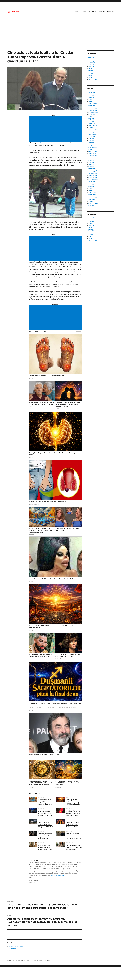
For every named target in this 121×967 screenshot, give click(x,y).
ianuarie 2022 (92, 194)
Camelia (31, 877)
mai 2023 (91, 164)
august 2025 (91, 114)
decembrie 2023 (92, 151)
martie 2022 (91, 190)
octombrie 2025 (92, 110)
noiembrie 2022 (92, 175)
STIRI (90, 77)
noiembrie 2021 (92, 198)
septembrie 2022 (93, 179)
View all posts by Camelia (58, 875)
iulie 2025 (91, 116)
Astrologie (91, 57)
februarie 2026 (92, 103)
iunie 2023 (91, 162)
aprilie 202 (91, 205)
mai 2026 (91, 97)
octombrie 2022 (92, 177)
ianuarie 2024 (92, 149)
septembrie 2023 (93, 157)
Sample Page (12, 948)
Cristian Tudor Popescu (48, 143)
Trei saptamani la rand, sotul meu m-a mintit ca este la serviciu (74, 847)
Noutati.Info (10, 960)
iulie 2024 (91, 138)
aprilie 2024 (91, 144)
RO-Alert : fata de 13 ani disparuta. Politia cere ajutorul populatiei (73, 813)
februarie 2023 (92, 170)
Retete (92, 64)
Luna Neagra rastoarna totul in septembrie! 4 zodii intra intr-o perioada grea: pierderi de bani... (45, 838)
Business (110, 12)
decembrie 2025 (93, 107)
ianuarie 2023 (92, 172)
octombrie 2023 (92, 155)
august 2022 (91, 181)
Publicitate (91, 72)
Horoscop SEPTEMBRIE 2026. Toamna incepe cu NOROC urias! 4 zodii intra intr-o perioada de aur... (74, 804)
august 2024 (91, 136)
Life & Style (92, 12)
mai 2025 (91, 120)
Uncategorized (92, 79)
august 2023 (91, 159)
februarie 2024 (92, 148)
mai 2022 (91, 186)
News (84, 12)
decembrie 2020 (93, 203)
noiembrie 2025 (92, 109)
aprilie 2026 (91, 99)
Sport (90, 75)
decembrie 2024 (93, 129)
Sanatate (101, 12)
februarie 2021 (92, 199)
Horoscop (91, 61)
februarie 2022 (92, 192)
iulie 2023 (91, 161)
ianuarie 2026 (92, 105)
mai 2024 (91, 142)
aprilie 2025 (91, 122)
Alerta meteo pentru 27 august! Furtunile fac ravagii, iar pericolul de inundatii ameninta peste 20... (45, 827)
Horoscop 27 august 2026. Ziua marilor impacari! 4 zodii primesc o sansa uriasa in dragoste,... (73, 827)
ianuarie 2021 (92, 201)
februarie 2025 (92, 125)
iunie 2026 (91, 96)
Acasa (77, 12)
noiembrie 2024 (92, 131)
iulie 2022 (91, 183)
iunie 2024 (91, 140)
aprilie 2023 (91, 166)
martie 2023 (91, 168)
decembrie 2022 (93, 174)
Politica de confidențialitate (16, 946)
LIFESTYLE (91, 66)
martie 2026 (91, 101)
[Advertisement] (60, 37)
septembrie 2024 (93, 135)
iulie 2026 (91, 94)
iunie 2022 (91, 185)
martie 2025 (91, 123)
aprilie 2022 (91, 188)
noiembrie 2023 (92, 153)
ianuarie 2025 (92, 127)
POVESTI (90, 70)
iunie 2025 (91, 118)
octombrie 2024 (92, 133)
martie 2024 (91, 146)
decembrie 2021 (92, 196)
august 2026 (91, 92)
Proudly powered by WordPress (41, 960)
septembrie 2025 (93, 112)
